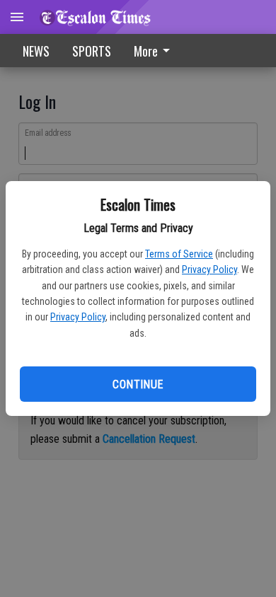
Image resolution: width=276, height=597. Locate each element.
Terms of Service (179, 254)
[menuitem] (155, 50)
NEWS (36, 51)
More (146, 51)
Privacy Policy (209, 269)
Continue (138, 384)
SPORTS (91, 51)
